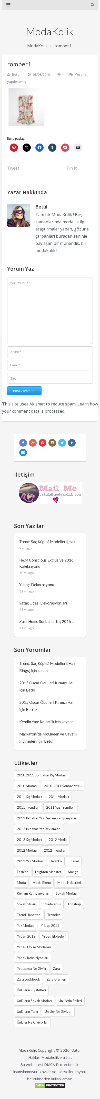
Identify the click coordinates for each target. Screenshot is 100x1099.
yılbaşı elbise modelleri (34, 947)
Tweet (13, 168)
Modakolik (50, 1057)
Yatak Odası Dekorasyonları (43, 603)
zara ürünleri (56, 979)
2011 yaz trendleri (60, 807)
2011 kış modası (29, 797)
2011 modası (59, 797)
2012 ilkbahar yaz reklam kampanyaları (47, 818)
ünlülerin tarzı (27, 1011)
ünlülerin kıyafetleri (31, 990)
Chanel (73, 861)
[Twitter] (62, 443)
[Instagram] (52, 443)
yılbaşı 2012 (26, 936)
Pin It (72, 168)
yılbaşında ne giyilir (31, 968)
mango (73, 872)
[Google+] (33, 443)
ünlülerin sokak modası (34, 1001)
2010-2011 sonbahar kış (63, 786)
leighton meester (48, 872)
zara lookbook (28, 979)
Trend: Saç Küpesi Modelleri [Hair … (49, 541)
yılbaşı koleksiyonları (32, 958)
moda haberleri (69, 883)
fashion (22, 872)
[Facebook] (23, 443)
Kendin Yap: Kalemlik (36, 721)
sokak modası (66, 893)
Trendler (53, 915)
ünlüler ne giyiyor (58, 1011)
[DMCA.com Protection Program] (49, 1087)
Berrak (31, 709)
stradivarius (52, 904)
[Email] (23, 452)
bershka (56, 861)
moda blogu (42, 883)
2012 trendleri (55, 850)
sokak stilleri (26, 904)
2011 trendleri (28, 807)
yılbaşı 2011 (50, 926)
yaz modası (25, 926)
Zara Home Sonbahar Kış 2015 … (47, 621)
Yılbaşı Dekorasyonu (36, 584)
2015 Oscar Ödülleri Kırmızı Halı (46, 682)
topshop (74, 904)
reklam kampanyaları (33, 893)
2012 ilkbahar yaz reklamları (39, 829)
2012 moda (58, 840)
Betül (16, 74)
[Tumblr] (72, 443)
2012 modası (27, 850)
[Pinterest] (42, 443)
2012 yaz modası (30, 861)
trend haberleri (29, 915)
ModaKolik (50, 31)
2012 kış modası (29, 840)
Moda (21, 883)
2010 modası (27, 786)
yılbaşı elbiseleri (54, 936)
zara (56, 968)
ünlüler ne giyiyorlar (32, 1022)
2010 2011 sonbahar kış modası (41, 775)
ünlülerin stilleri (70, 1001)
